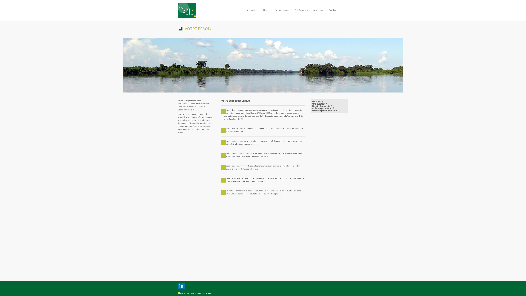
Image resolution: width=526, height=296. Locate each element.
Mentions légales (204, 293)
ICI (341, 110)
